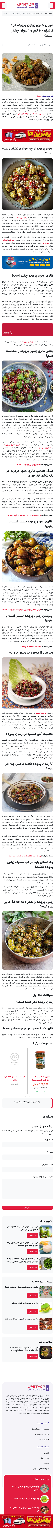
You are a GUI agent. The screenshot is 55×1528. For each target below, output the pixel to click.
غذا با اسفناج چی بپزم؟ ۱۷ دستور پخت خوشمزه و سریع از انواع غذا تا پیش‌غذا (22, 1260)
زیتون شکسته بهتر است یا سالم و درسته (24, 515)
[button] (2, 44)
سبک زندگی (44, 1458)
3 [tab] (25, 1096)
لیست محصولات (42, 1434)
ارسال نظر (27, 1207)
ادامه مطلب (32, 1235)
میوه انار (45, 243)
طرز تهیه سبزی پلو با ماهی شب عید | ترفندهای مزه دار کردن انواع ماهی (23, 1349)
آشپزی (46, 1453)
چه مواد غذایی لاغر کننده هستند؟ (24, 1303)
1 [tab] (16, 1096)
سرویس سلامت (39, 113)
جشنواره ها (44, 1439)
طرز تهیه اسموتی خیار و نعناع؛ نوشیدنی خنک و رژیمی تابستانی (22, 1228)
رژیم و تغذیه (35, 13)
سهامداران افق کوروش (40, 1429)
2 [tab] (21, 1096)
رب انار (11, 240)
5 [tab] (33, 1096)
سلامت (46, 1463)
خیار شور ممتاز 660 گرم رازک (15, 1078)
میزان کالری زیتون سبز (11, 444)
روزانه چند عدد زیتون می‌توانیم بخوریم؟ (25, 856)
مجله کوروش (24, 113)
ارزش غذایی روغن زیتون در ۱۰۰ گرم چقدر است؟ (21, 609)
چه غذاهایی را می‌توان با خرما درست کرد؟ (21, 1319)
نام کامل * (49, 1140)
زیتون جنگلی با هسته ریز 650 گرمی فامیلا (40, 1078)
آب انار (5, 240)
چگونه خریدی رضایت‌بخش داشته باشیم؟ (21, 1287)
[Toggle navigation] (50, 5)
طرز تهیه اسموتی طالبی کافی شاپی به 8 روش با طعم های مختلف (22, 1244)
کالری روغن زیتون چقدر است (29, 464)
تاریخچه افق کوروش (40, 1468)
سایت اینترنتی (47, 1164)
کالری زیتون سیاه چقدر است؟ (29, 646)
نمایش (38, 96)
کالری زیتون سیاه (44, 447)
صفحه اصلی (47, 13)
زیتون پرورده (22, 217)
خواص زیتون (41, 713)
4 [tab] (29, 1096)
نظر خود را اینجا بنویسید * (42, 1176)
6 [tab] (38, 1096)
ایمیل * (50, 1152)
